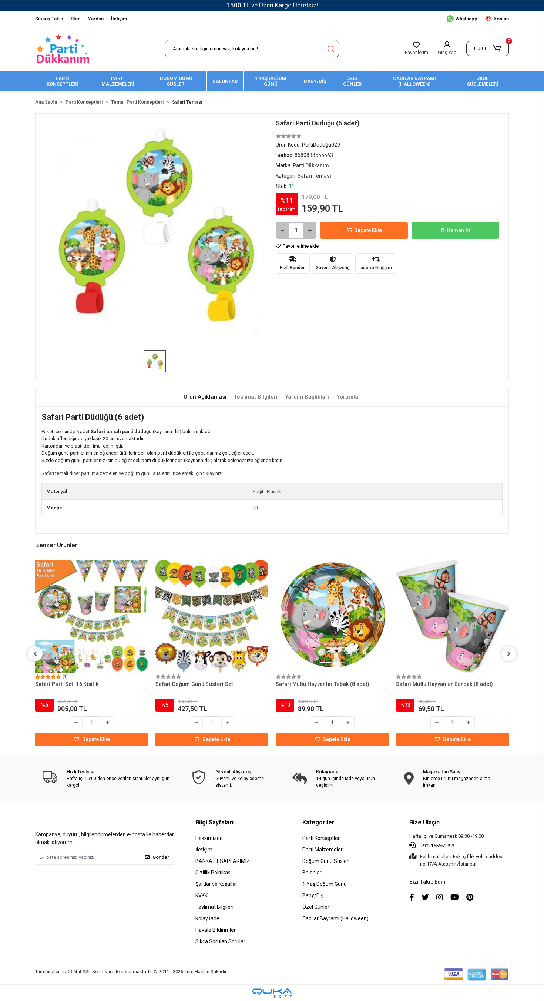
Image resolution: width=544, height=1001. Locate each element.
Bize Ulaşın (424, 822)
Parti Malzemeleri (323, 850)
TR (255, 507)
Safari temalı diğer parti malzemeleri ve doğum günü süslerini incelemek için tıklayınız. (132, 473)
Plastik (274, 491)
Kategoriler (318, 822)
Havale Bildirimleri (216, 930)
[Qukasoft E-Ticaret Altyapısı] (272, 993)
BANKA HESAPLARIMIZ (222, 861)
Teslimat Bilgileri (214, 907)
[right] (509, 654)
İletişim (119, 18)
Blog (76, 18)
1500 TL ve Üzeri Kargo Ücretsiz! (272, 5)
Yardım (96, 18)
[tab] (205, 397)
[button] (487, 48)
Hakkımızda (209, 838)
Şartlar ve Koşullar (216, 884)
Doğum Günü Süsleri (326, 861)
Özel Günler (315, 907)
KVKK (201, 895)
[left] (35, 654)
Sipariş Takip (49, 18)
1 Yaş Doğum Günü (324, 884)
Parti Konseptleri (321, 838)
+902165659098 (436, 845)
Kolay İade (207, 918)
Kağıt (258, 491)
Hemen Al (458, 230)
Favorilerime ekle (300, 246)
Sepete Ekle (368, 230)
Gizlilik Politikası (213, 873)
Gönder (160, 857)
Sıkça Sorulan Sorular (220, 941)
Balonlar (312, 873)
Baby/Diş (312, 895)
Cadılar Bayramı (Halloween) (335, 918)
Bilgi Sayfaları (214, 822)
